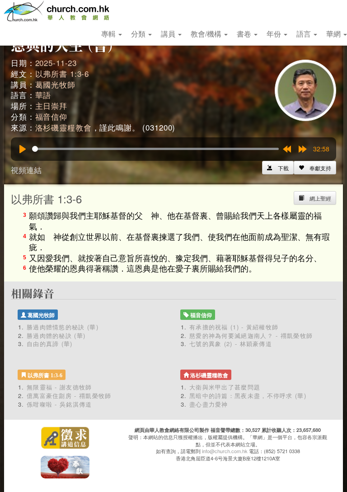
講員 (169, 33)
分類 (139, 33)
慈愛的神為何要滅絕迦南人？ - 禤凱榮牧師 (251, 335)
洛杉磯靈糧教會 (63, 127)
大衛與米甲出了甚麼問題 (224, 387)
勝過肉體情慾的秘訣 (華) (62, 327)
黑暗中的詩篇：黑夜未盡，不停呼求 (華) (247, 395)
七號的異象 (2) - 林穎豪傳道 (230, 343)
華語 (43, 94)
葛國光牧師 (55, 84)
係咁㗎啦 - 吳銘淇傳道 (59, 404)
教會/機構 (207, 33)
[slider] (155, 149)
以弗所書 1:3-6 (62, 73)
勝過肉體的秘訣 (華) (56, 335)
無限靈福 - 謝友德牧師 (59, 387)
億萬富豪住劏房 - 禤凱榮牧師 (69, 395)
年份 (275, 33)
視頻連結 (26, 169)
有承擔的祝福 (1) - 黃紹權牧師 (233, 327)
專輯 (109, 33)
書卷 (245, 33)
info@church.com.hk (225, 451)
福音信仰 (51, 116)
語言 (304, 33)
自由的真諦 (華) (50, 343)
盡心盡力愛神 (208, 404)
